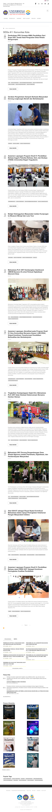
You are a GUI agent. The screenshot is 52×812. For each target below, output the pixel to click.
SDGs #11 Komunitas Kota (37, 82)
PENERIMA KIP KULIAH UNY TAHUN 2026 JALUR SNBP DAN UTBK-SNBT (14, 663)
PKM (9, 82)
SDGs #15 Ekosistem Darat (21, 84)
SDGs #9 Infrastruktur (37, 317)
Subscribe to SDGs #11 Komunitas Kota (3, 628)
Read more (13, 89)
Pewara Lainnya (6, 769)
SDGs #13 (35, 257)
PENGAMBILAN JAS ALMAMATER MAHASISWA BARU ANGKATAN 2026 (37, 643)
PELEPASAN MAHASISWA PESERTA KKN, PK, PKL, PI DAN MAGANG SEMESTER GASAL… (36, 649)
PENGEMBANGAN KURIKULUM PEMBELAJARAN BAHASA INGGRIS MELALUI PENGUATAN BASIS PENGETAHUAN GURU (27, 691)
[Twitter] (38, 3)
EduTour (43, 790)
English (47, 0)
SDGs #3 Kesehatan (28, 378)
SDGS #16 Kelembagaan (8, 780)
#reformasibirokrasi (38, 778)
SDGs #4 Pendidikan (14, 82)
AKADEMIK (18, 19)
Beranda (8, 790)
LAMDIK (9, 611)
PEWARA (38, 790)
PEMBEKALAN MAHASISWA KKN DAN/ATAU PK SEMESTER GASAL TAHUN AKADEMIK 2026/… (14, 655)
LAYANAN (38, 19)
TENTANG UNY (11, 19)
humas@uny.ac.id (12, 4)
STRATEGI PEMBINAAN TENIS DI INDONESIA (16, 681)
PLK (9, 317)
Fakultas (29, 790)
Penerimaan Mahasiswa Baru (18, 790)
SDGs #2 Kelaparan (30, 554)
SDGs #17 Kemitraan (30, 84)
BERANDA (6, 18)
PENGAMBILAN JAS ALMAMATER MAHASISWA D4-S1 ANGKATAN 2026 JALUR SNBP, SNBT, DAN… (37, 656)
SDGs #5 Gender (31, 780)
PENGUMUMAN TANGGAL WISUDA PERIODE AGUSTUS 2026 (13, 649)
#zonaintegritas (29, 778)
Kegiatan (10, 143)
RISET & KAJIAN (26, 19)
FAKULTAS (33, 18)
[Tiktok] (48, 3)
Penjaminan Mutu (11, 201)
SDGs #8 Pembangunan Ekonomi (26, 82)
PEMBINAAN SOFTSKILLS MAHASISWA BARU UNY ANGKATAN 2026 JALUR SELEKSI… (13, 643)
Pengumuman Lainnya (17, 668)
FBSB (9, 554)
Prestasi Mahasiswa (38, 780)
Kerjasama (10, 257)
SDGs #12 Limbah (11, 84)
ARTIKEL (34, 790)
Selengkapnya (6, 696)
